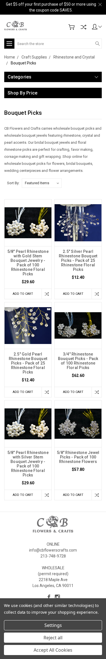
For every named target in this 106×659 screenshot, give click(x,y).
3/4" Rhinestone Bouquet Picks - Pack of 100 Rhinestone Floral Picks (78, 361)
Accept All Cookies (53, 650)
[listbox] (42, 183)
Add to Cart (23, 294)
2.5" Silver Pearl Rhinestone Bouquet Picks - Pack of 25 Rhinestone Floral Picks (78, 260)
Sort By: (13, 183)
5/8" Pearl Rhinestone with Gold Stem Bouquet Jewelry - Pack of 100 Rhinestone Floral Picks (28, 262)
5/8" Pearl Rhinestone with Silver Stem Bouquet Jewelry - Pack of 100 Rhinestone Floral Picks (28, 463)
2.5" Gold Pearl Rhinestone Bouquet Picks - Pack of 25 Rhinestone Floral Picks (28, 363)
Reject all (53, 638)
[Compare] (83, 27)
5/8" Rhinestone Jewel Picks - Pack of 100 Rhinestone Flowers (78, 457)
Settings (53, 625)
